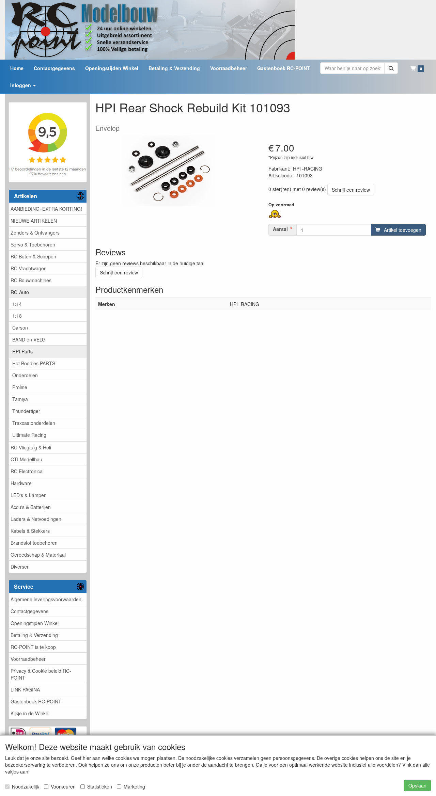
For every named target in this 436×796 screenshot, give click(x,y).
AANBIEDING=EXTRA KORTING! (46, 208)
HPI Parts (22, 351)
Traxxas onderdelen (33, 422)
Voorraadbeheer (28, 658)
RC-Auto (20, 292)
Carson (20, 327)
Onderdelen (25, 375)
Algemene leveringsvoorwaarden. (47, 599)
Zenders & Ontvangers (35, 232)
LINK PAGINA (25, 689)
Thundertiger (26, 411)
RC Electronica (27, 471)
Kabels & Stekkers (30, 530)
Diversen (20, 566)
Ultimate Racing (29, 434)
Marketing (134, 786)
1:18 (17, 315)
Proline (19, 387)
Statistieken (99, 786)
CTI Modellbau (26, 459)
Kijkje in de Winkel (30, 713)
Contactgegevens (29, 611)
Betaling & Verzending (34, 635)
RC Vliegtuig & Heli (31, 447)
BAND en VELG (29, 339)
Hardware (21, 483)
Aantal (280, 228)
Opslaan (417, 785)
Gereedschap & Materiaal (38, 554)
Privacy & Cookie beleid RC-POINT (41, 674)
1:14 (17, 303)
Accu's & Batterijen (31, 507)
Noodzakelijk (25, 786)
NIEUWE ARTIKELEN (34, 220)
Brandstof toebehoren (34, 542)
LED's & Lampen (29, 495)
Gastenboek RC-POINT (36, 701)
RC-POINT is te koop (33, 646)
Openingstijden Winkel (35, 623)
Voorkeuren (63, 786)
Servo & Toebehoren (33, 244)
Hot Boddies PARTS (33, 363)
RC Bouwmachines (31, 280)
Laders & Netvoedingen (36, 518)
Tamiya (20, 399)
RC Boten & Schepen (33, 256)
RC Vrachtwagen (29, 268)
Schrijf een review (351, 189)
